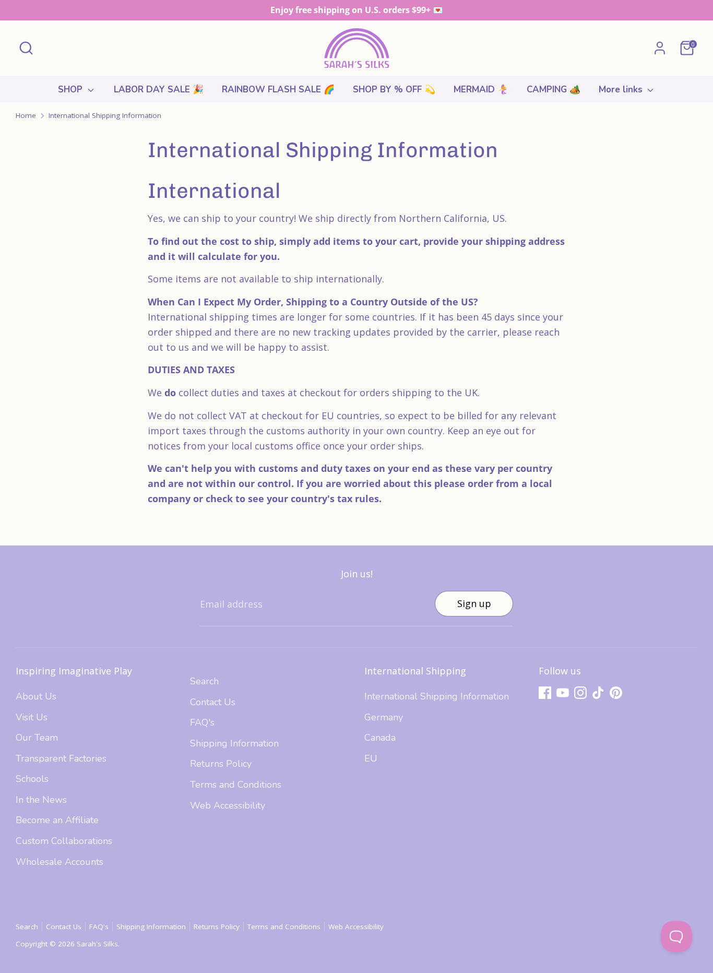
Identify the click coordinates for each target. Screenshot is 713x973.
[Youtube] (562, 692)
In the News (41, 799)
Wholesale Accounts (59, 862)
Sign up (474, 603)
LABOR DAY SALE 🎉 (159, 90)
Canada (380, 737)
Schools (32, 779)
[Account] (659, 48)
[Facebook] (545, 692)
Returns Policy (221, 763)
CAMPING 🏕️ (553, 90)
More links (622, 90)
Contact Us (212, 702)
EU (370, 758)
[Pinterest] (616, 692)
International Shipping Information (105, 115)
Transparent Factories (61, 758)
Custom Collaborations (64, 841)
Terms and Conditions (235, 784)
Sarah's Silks (97, 943)
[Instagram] (580, 692)
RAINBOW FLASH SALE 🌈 (278, 90)
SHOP (71, 90)
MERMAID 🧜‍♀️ (481, 90)
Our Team (37, 737)
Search (204, 681)
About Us (36, 696)
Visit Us (31, 717)
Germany (383, 717)
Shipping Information (234, 743)
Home (26, 115)
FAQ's (202, 722)
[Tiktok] (598, 692)
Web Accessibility (227, 805)
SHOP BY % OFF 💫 (394, 90)
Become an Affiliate (57, 820)
